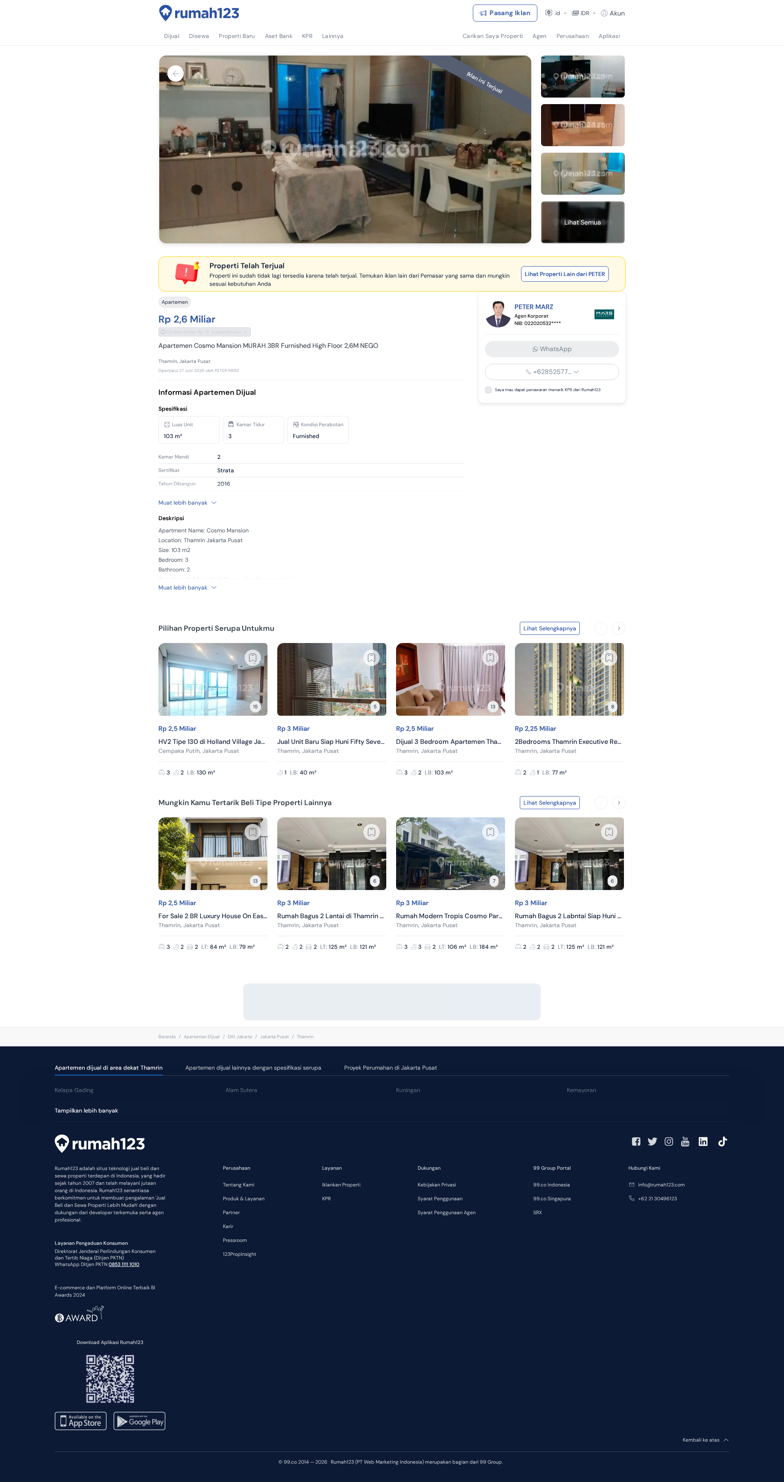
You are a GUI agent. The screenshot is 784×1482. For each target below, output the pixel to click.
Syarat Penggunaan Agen (447, 1212)
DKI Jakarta (240, 1036)
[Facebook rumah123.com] (636, 1141)
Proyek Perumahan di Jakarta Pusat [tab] (390, 1067)
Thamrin (305, 1036)
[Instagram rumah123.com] (669, 1141)
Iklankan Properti (341, 1185)
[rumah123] (100, 1145)
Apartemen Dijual (202, 1036)
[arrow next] (619, 628)
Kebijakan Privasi (437, 1185)
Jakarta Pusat (274, 1036)
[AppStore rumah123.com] (81, 1421)
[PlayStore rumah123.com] (139, 1421)
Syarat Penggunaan (440, 1198)
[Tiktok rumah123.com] (722, 1141)
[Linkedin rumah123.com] (703, 1141)
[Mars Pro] (604, 314)
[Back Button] (175, 73)
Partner (231, 1212)
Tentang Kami (238, 1185)
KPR (326, 1198)
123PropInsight (239, 1254)
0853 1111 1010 (124, 1264)
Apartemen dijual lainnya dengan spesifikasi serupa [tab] (253, 1067)
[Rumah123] (199, 13)
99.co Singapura (552, 1198)
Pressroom (235, 1240)
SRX (537, 1212)
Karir (228, 1226)
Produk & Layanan (244, 1198)
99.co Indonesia (551, 1185)
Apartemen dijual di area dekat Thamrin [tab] (109, 1067)
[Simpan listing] (253, 658)
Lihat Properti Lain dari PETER (565, 274)
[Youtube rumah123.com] (685, 1141)
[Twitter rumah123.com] (652, 1141)
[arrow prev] (601, 628)
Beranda (167, 1036)
